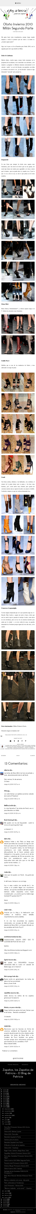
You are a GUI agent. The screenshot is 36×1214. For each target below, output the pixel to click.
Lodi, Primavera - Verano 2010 (13, 1185)
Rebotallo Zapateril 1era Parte (13, 1142)
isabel (6, 1026)
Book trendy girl (9, 820)
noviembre (8, 1111)
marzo (7, 1193)
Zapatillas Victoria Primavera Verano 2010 (17, 1153)
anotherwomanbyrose (11, 937)
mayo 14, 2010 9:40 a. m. (12, 799)
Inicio (18, 755)
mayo (6, 1124)
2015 (4, 1098)
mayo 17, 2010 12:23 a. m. (12, 1046)
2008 (5, 1201)
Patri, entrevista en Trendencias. (14, 1183)
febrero (7, 1195)
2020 (5, 1090)
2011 (4, 1105)
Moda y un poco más (11, 1007)
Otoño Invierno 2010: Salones (13, 1168)
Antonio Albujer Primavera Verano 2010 (16, 1166)
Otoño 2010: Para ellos (11, 1134)
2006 (5, 1204)
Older (32, 755)
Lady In (6, 910)
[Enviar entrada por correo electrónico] (18, 736)
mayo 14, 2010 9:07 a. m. (12, 784)
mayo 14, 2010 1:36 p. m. (12, 865)
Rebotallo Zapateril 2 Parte (12, 1137)
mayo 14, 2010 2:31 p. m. (12, 930)
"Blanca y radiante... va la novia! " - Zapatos (18, 1188)
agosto (7, 1117)
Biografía (25, 1064)
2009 (5, 1199)
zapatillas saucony (10, 993)
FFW (5, 791)
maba (6, 872)
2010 (4, 1107)
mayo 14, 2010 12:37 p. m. (12, 832)
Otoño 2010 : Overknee (11, 1148)
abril (6, 1191)
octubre (7, 1113)
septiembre (8, 1115)
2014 (4, 1100)
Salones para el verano (11, 1140)
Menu (18, 3)
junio (6, 1122)
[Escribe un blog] (14, 741)
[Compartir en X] (18, 741)
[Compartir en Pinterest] (25, 741)
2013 (4, 1102)
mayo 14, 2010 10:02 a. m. (12, 813)
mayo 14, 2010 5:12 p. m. (12, 986)
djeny (6, 839)
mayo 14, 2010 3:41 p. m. (12, 969)
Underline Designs (20, 1212)
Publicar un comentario (9, 1051)
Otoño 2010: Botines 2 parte (12, 1131)
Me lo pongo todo (9, 976)
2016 (4, 1096)
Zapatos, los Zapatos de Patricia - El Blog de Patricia (18, 1073)
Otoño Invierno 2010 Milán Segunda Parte (17, 1160)
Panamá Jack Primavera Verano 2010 (16, 1163)
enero (6, 1197)
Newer (4, 755)
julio (6, 1120)
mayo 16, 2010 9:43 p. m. (12, 1019)
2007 (5, 1202)
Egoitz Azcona (8, 960)
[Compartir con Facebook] (22, 741)
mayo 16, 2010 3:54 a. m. (12, 1001)
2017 (4, 1095)
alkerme (6, 770)
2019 (4, 1091)
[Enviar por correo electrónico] (10, 741)
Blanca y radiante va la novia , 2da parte (16, 1180)
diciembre (8, 1109)
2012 (4, 1103)
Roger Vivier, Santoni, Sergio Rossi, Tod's (16, 1150)
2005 (5, 1206)
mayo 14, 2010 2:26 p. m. (12, 903)
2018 (4, 1093)
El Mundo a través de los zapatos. (14, 1145)
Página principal (13, 1064)
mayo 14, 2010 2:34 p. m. (12, 953)
